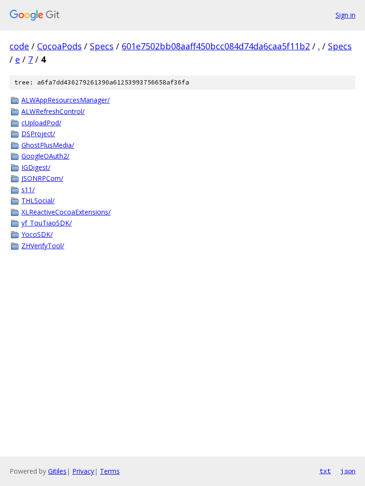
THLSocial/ (38, 200)
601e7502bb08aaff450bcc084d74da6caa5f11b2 (216, 46)
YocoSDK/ (37, 234)
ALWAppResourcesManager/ (65, 99)
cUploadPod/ (41, 122)
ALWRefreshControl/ (53, 111)
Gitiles (57, 471)
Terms (110, 471)
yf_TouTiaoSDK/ (46, 222)
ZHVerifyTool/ (42, 245)
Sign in (345, 14)
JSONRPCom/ (42, 178)
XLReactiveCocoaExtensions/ (66, 211)
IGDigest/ (35, 167)
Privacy (83, 471)
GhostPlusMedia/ (47, 145)
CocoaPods (59, 46)
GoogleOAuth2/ (45, 155)
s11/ (28, 189)
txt (325, 471)
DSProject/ (38, 133)
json (347, 471)
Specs (102, 46)
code (19, 46)
